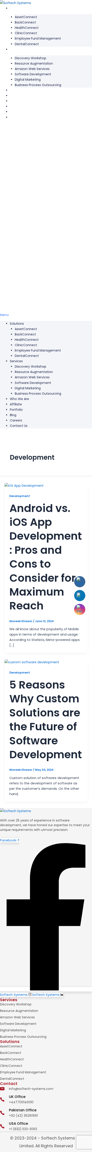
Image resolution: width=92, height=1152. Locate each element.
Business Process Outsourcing (38, 85)
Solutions (17, 8)
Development (19, 496)
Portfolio (16, 101)
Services (16, 49)
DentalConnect (27, 44)
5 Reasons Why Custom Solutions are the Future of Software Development (45, 719)
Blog (13, 106)
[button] (46, 221)
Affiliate (16, 95)
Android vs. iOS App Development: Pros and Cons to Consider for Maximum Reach (45, 557)
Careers (16, 112)
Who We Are (19, 90)
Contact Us (18, 117)
